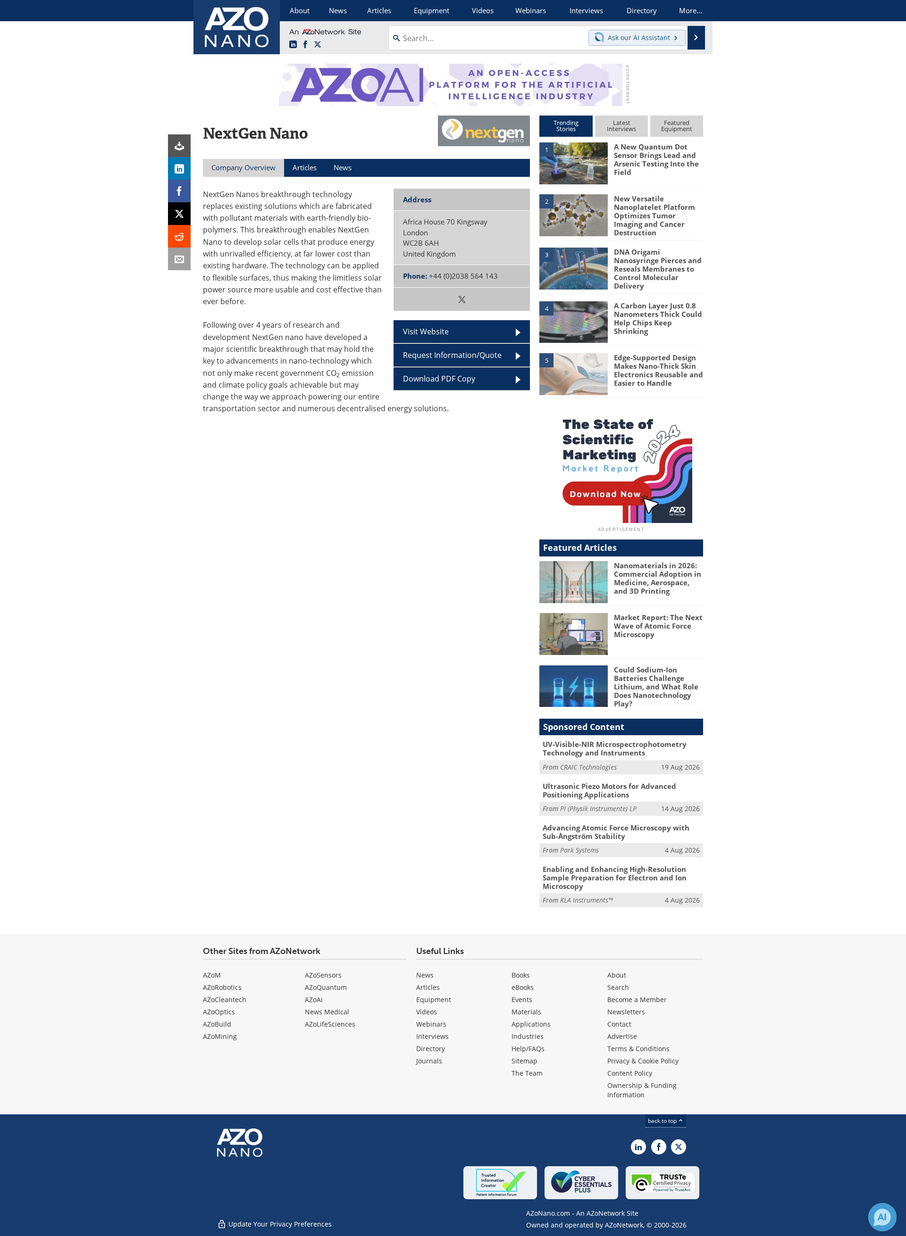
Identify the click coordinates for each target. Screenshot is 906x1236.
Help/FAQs (528, 1048)
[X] (179, 213)
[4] (573, 321)
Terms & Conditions (638, 1048)
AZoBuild (217, 1024)
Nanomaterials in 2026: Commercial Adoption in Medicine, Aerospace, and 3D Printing (657, 578)
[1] (573, 162)
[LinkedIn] (179, 168)
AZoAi (314, 999)
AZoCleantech (224, 999)
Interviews (432, 1036)
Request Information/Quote (452, 355)
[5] (573, 373)
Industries (528, 1036)
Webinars (431, 1024)
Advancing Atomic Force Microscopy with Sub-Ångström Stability (616, 832)
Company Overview (243, 167)
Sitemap (524, 1060)
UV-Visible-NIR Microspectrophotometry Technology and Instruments (615, 748)
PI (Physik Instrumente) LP (598, 808)
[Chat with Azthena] (882, 1217)
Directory (430, 1048)
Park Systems (579, 850)
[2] (573, 214)
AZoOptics (219, 1011)
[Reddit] (179, 236)
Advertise (622, 1036)
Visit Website (426, 331)
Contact (619, 1024)
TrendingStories (566, 125)
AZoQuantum (326, 987)
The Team (527, 1073)
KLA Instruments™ (586, 900)
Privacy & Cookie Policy (643, 1060)
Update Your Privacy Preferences (279, 1223)
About (616, 975)
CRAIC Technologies (588, 767)
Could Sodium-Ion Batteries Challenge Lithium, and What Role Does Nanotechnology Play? (656, 686)
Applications (531, 1024)
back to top (663, 1121)
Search (618, 987)
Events (522, 999)
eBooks (523, 987)
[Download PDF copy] (179, 145)
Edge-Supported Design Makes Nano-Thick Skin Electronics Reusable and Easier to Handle (658, 370)
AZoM (212, 975)
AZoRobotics (222, 987)
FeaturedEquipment (676, 125)
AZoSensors (323, 975)
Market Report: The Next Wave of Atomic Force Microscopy (658, 626)
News (425, 975)
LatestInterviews (621, 125)
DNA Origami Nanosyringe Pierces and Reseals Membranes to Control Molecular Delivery (658, 268)
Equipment (433, 999)
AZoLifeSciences (330, 1024)
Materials (526, 1011)
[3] (573, 268)
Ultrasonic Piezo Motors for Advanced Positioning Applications (609, 790)
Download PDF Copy (439, 378)
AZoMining (220, 1036)
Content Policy (629, 1073)
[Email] (179, 259)
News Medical (327, 1011)
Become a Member (637, 999)
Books (521, 975)
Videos (426, 1011)
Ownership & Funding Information (642, 1090)
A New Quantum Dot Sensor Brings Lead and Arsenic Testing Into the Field (656, 159)
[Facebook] (179, 191)
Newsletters (626, 1011)
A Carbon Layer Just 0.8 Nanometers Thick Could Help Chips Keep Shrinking (658, 318)
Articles (428, 987)
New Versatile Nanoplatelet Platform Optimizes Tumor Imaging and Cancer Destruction (654, 215)
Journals (429, 1060)
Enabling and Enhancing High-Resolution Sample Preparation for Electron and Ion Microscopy (615, 877)
